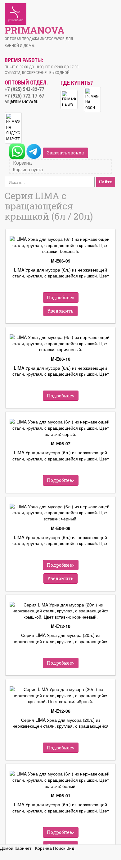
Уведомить (60, 311)
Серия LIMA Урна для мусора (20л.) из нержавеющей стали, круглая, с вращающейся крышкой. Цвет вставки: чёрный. (60, 723)
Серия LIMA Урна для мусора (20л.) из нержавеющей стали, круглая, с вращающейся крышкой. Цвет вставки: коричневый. (60, 638)
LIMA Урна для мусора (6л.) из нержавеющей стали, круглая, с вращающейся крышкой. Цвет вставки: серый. (60, 456)
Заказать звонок (65, 153)
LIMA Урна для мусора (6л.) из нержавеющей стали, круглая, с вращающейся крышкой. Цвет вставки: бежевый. (60, 273)
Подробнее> (60, 297)
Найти (106, 181)
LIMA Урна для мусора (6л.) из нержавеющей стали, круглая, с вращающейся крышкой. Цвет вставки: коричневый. (60, 371)
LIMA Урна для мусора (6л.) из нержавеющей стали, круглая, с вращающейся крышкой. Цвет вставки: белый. (60, 808)
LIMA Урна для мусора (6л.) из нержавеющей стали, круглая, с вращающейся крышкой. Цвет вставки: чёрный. (60, 540)
